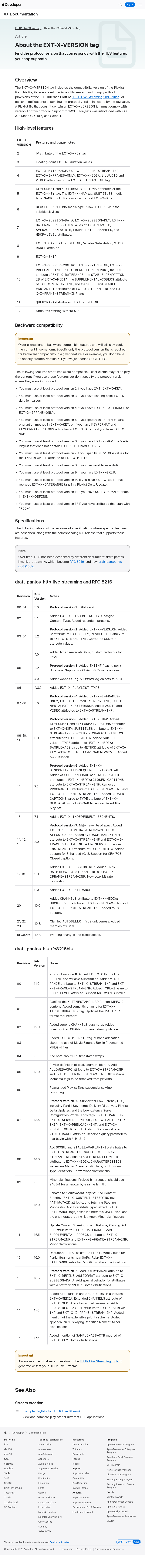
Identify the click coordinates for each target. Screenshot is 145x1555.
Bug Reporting (79, 1483)
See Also (25, 1390)
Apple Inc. (29, 1549)
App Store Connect (82, 1502)
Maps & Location (47, 1512)
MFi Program (113, 1465)
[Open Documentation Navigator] (6, 14)
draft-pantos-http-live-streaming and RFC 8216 (63, 582)
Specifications (29, 520)
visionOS (8, 1464)
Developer (18, 1432)
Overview (26, 80)
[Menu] (140, 4)
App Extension (45, 1454)
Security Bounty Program (120, 1479)
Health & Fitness (46, 1497)
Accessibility (44, 1444)
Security (42, 1526)
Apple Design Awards (118, 1511)
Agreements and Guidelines (109, 1549)
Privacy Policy (84, 1549)
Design (42, 1473)
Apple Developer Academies (121, 1516)
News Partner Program (119, 1470)
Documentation (24, 14)
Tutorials (77, 1449)
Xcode (7, 1497)
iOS (6, 1444)
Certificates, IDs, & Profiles (86, 1507)
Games (42, 1492)
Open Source (45, 1521)
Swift (6, 1478)
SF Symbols (10, 1507)
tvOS (6, 1459)
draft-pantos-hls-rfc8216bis (44, 949)
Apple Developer (81, 1497)
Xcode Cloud (11, 1502)
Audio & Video (45, 1464)
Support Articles (80, 1473)
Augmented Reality (48, 1468)
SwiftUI (8, 1483)
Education (43, 1483)
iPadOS (8, 1449)
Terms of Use (66, 1549)
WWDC (111, 1521)
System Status (79, 1488)
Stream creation (29, 1402)
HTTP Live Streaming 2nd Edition (95, 97)
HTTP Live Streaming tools (99, 1361)
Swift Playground (13, 1488)
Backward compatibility (38, 325)
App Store (43, 1459)
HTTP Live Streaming (28, 28)
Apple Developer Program (120, 1444)
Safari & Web (45, 1531)
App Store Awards (116, 1506)
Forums (76, 1459)
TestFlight (9, 1492)
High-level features (34, 128)
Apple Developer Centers (120, 1501)
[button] (120, 4)
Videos (75, 1464)
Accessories (44, 1449)
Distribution (44, 1478)
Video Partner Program (119, 1474)
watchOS (9, 1468)
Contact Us (78, 1478)
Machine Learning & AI (50, 1517)
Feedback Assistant (82, 1512)
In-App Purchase (47, 1502)
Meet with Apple (115, 1497)
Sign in (129, 4)
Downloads (78, 1454)
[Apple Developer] (11, 4)
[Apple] (6, 1432)
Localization (44, 1507)
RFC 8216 (77, 561)
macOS (8, 1454)
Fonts (41, 1488)
